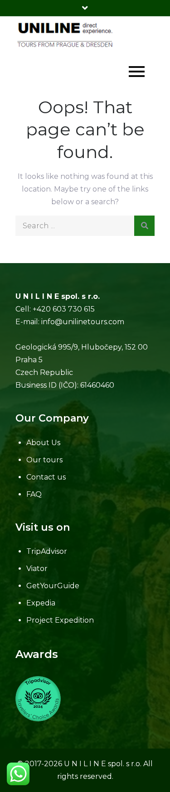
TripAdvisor (46, 551)
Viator (37, 568)
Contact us (46, 477)
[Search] (144, 226)
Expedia (40, 603)
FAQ (34, 494)
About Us (43, 442)
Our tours (44, 460)
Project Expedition (60, 620)
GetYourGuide (52, 585)
